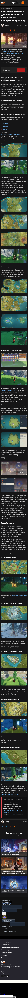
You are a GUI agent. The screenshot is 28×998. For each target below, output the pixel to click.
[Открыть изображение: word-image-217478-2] (14, 150)
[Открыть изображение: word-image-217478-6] (14, 239)
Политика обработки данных (9, 950)
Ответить (3, 994)
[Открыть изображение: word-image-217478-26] (14, 757)
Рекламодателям (6, 942)
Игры (2, 8)
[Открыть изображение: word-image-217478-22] (14, 661)
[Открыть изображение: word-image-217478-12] (14, 360)
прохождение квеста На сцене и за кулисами (14, 811)
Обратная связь (5, 944)
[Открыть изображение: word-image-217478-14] (14, 422)
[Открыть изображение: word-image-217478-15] (14, 439)
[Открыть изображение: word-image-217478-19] (14, 584)
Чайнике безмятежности (16, 106)
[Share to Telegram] (6, 30)
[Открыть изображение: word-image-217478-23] (14, 678)
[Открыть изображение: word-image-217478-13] (14, 377)
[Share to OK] (14, 30)
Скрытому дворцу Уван (19, 595)
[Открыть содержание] (23, 2)
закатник (5, 129)
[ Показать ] (21, 70)
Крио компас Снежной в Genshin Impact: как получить (13, 890)
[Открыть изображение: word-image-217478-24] (14, 709)
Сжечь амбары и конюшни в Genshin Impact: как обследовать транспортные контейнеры (14, 872)
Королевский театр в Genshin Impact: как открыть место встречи (13, 853)
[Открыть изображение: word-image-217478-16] (14, 468)
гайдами (14, 814)
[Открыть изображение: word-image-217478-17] (14, 485)
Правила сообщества (7, 958)
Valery (7, 25)
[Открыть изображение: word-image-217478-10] (14, 321)
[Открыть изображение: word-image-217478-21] (14, 630)
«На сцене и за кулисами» (15, 53)
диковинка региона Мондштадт (11, 134)
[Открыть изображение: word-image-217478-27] (14, 774)
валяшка (5, 123)
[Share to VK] (2, 30)
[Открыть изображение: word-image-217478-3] (14, 167)
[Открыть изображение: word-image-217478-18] (14, 567)
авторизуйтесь (6, 903)
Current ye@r (6, 924)
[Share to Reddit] (10, 30)
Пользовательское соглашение (10, 947)
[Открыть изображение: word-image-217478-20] (14, 613)
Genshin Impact (8, 8)
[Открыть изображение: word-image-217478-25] (14, 726)
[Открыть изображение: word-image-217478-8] (14, 286)
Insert (14, 997)
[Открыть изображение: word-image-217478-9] (14, 303)
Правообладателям (6, 952)
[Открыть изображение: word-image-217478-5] (14, 222)
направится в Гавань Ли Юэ (9, 794)
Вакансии (4, 955)
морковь (5, 126)
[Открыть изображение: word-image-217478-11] (14, 338)
